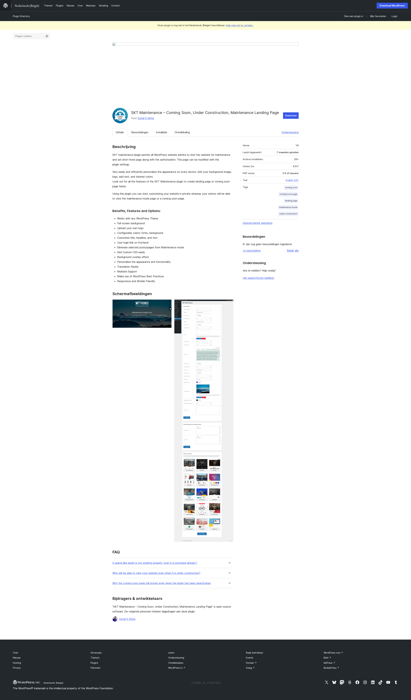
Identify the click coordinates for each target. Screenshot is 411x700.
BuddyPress (331, 667)
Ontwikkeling (182, 132)
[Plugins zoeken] (47, 36)
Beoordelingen (139, 132)
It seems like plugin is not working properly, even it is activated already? (154, 563)
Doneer (251, 662)
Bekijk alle (293, 250)
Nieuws (17, 657)
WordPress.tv (176, 667)
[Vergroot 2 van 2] (229, 303)
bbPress (329, 662)
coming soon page (288, 194)
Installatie (161, 132)
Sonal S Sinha (146, 118)
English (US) (292, 180)
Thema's (95, 657)
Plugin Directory (21, 16)
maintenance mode (288, 207)
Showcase (96, 652)
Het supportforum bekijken (258, 278)
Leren (171, 652)
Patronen (95, 667)
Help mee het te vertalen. (239, 25)
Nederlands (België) (53, 683)
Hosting (17, 662)
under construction (288, 213)
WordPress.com (333, 652)
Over (15, 652)
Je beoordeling (251, 250)
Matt (327, 657)
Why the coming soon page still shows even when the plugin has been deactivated (161, 583)
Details (120, 132)
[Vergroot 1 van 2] (167, 303)
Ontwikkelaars (175, 662)
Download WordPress (392, 5)
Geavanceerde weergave (257, 223)
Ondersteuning (290, 132)
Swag (250, 667)
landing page (291, 200)
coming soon (291, 187)
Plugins (94, 662)
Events (249, 657)
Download (291, 115)
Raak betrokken (254, 652)
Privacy (17, 667)
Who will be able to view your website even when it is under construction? (156, 573)
